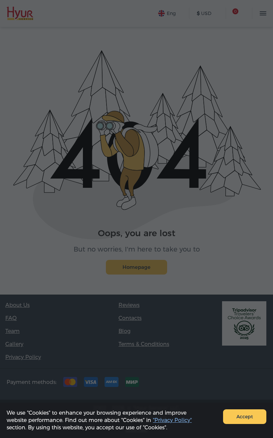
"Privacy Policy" (172, 420)
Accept (244, 417)
